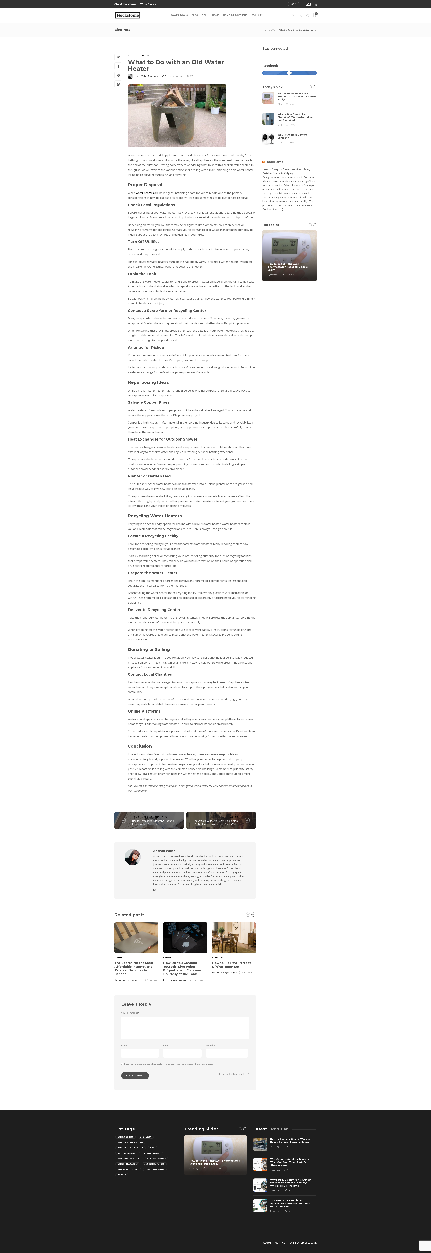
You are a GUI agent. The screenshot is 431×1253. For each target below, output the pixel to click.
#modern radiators (154, 1164)
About (267, 1243)
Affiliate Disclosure (303, 1243)
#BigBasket (145, 1137)
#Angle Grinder (125, 1137)
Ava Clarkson (218, 972)
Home (215, 15)
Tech (205, 15)
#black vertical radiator (130, 1148)
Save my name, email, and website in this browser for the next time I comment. (168, 1064)
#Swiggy (122, 1175)
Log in (293, 4)
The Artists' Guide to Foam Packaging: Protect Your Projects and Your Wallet (215, 822)
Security (257, 15)
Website (211, 1045)
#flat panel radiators (129, 1158)
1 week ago (275, 1146)
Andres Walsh (141, 76)
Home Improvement (235, 15)
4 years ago (134, 980)
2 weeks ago (275, 1190)
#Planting (123, 1169)
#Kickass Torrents (156, 1158)
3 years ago (153, 76)
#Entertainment (152, 1153)
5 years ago (272, 275)
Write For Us (148, 4)
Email (167, 1045)
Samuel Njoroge (121, 980)
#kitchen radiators (128, 1164)
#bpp (152, 1148)
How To (271, 30)
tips (165, 817)
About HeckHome (125, 4)
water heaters (145, 193)
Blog (195, 15)
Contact (280, 1243)
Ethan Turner (169, 980)
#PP (137, 1169)
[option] (136, 951)
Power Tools (179, 15)
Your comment (130, 1013)
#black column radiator (130, 1142)
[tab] (260, 1129)
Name (124, 1045)
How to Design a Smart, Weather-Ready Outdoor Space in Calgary (286, 171)
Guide (132, 55)
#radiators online (154, 1169)
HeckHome (275, 162)
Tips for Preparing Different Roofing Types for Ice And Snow (153, 822)
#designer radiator (128, 1153)
